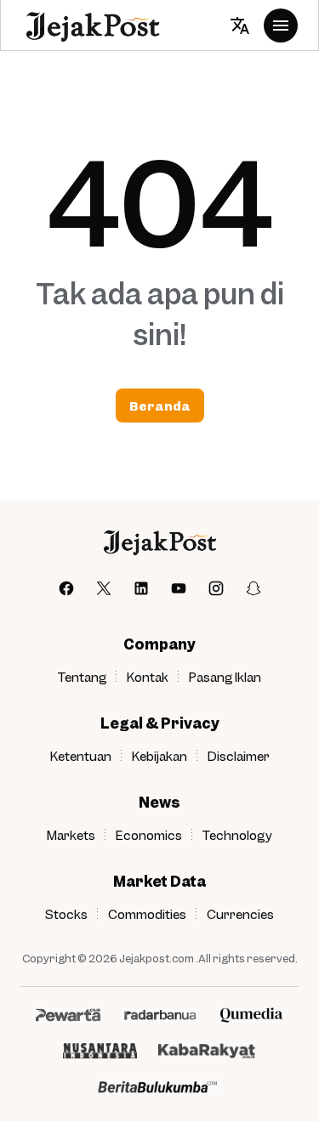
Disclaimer (239, 755)
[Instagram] (216, 588)
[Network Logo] (68, 1015)
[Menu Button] (281, 26)
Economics (149, 834)
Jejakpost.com (156, 958)
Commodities (147, 914)
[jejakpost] (159, 542)
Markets (71, 834)
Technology (237, 834)
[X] (103, 588)
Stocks (66, 914)
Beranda (160, 405)
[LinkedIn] (141, 588)
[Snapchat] (253, 588)
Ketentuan (80, 755)
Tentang (82, 676)
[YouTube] (178, 588)
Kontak (147, 676)
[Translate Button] (240, 26)
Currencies (240, 914)
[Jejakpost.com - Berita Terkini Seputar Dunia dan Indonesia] (92, 26)
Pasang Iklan (225, 676)
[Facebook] (66, 588)
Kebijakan (159, 755)
